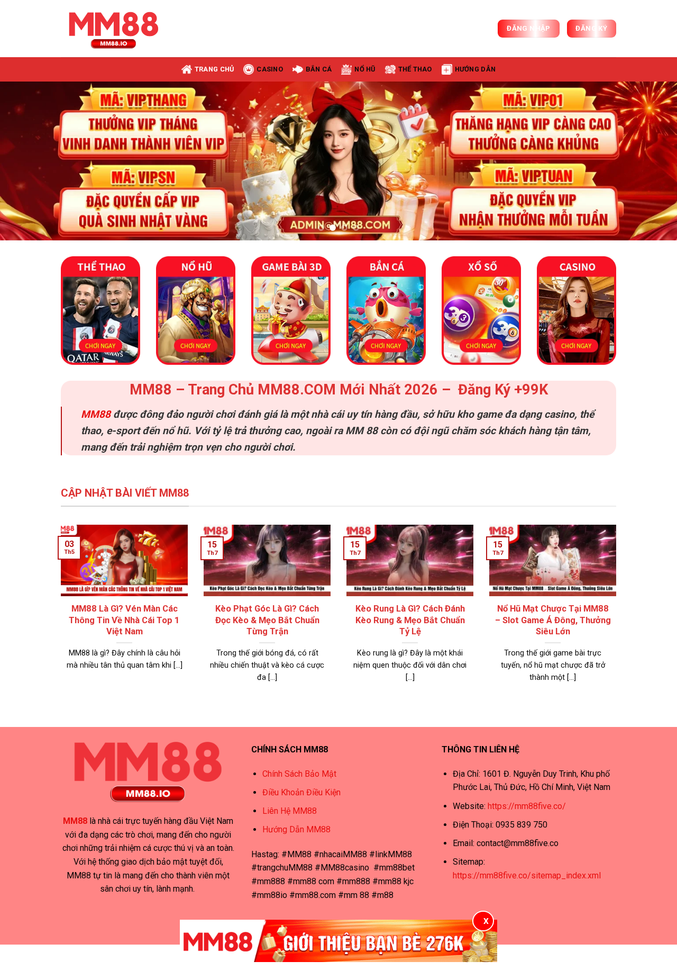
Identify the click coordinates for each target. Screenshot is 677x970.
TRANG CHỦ (214, 69)
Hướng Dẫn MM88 (296, 829)
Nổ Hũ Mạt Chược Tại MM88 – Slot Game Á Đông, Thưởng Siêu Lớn (553, 620)
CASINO (270, 69)
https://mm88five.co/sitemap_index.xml (527, 875)
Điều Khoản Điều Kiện (301, 792)
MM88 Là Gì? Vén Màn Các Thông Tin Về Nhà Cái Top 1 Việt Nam (124, 620)
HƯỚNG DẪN (475, 69)
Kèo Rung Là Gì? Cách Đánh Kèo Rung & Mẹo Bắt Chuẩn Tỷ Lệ (410, 620)
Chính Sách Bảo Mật (299, 774)
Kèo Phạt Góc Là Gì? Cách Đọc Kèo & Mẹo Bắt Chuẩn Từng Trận (267, 620)
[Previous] (26, 161)
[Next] (650, 161)
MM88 (96, 414)
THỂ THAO (415, 69)
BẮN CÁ (319, 69)
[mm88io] (114, 28)
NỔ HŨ (364, 69)
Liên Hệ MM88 (289, 811)
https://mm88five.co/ (527, 806)
